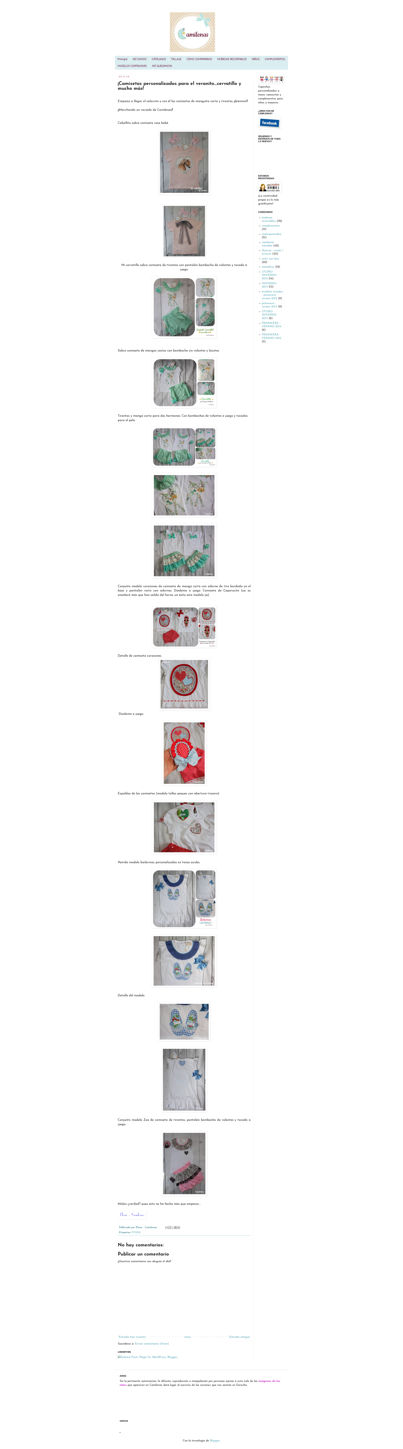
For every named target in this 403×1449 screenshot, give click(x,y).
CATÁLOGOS (159, 59)
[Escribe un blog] (169, 1227)
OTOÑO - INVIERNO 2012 (269, 275)
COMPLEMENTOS (275, 59)
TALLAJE (176, 59)
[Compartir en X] (172, 1227)
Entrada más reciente (132, 1337)
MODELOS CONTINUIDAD (132, 66)
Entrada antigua (239, 1337)
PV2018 (136, 1232)
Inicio (187, 1337)
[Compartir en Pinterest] (178, 1227)
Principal (122, 59)
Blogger (215, 1440)
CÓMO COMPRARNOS (199, 59)
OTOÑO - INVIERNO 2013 (269, 315)
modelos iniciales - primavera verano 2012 (272, 295)
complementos (271, 226)
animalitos (268, 267)
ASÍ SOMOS (140, 59)
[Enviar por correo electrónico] (166, 1227)
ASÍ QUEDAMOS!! (162, 66)
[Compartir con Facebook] (175, 1227)
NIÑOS (256, 59)
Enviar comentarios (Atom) (152, 1343)
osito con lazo (270, 258)
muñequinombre (271, 234)
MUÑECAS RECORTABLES (232, 59)
